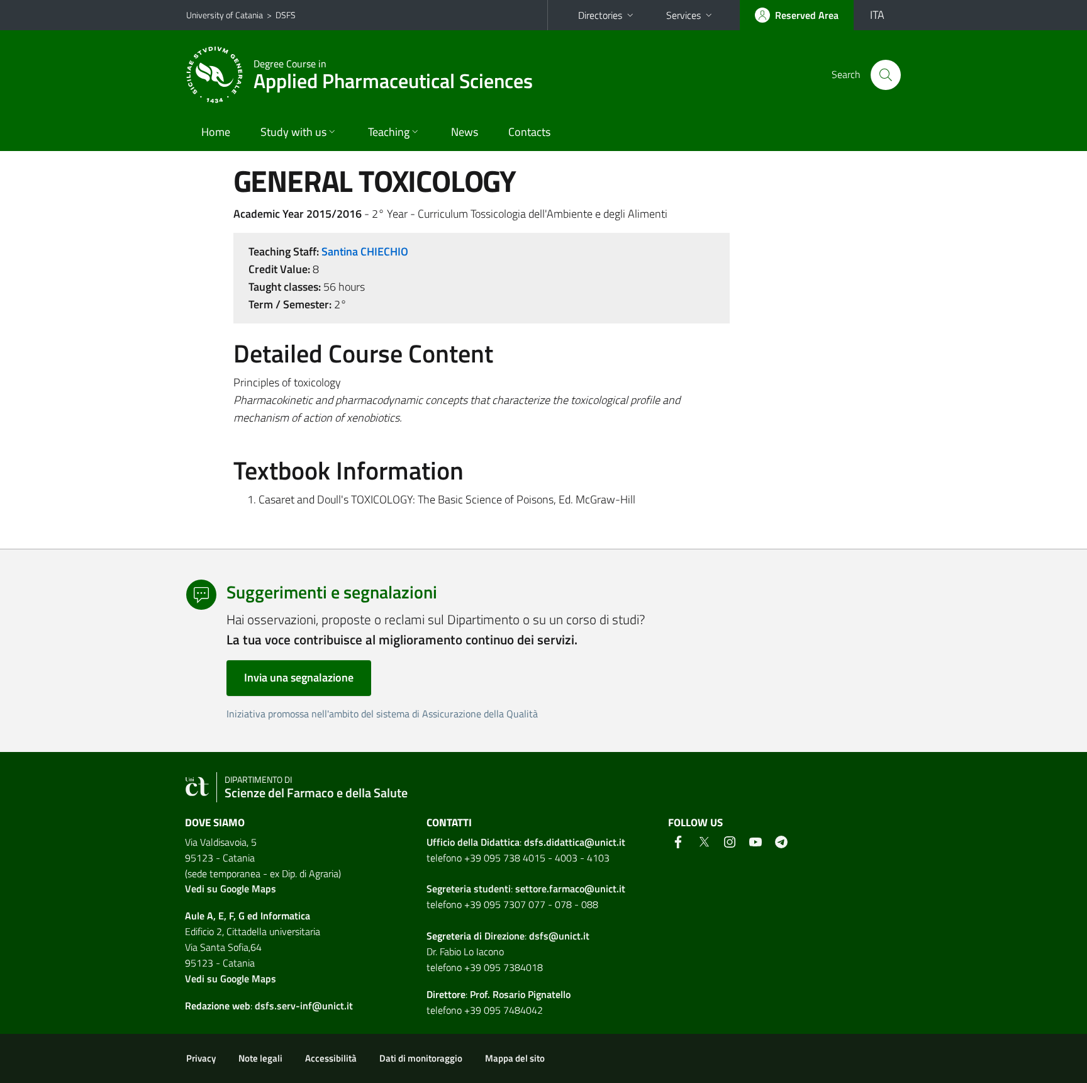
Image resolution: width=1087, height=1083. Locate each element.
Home (215, 131)
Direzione (504, 935)
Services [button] (683, 15)
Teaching (389, 131)
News (464, 131)
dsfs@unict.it (559, 935)
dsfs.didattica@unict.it (574, 842)
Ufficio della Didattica (473, 842)
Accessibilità (331, 1058)
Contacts (529, 131)
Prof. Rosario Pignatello (520, 994)
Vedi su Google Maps (230, 888)
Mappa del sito (515, 1058)
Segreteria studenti (468, 888)
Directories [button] (600, 15)
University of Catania (224, 14)
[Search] (886, 75)
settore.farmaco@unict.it (570, 888)
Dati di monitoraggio (420, 1058)
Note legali (260, 1058)
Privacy (201, 1058)
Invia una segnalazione (299, 677)
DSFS (286, 14)
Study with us (293, 131)
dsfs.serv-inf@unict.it (304, 1005)
